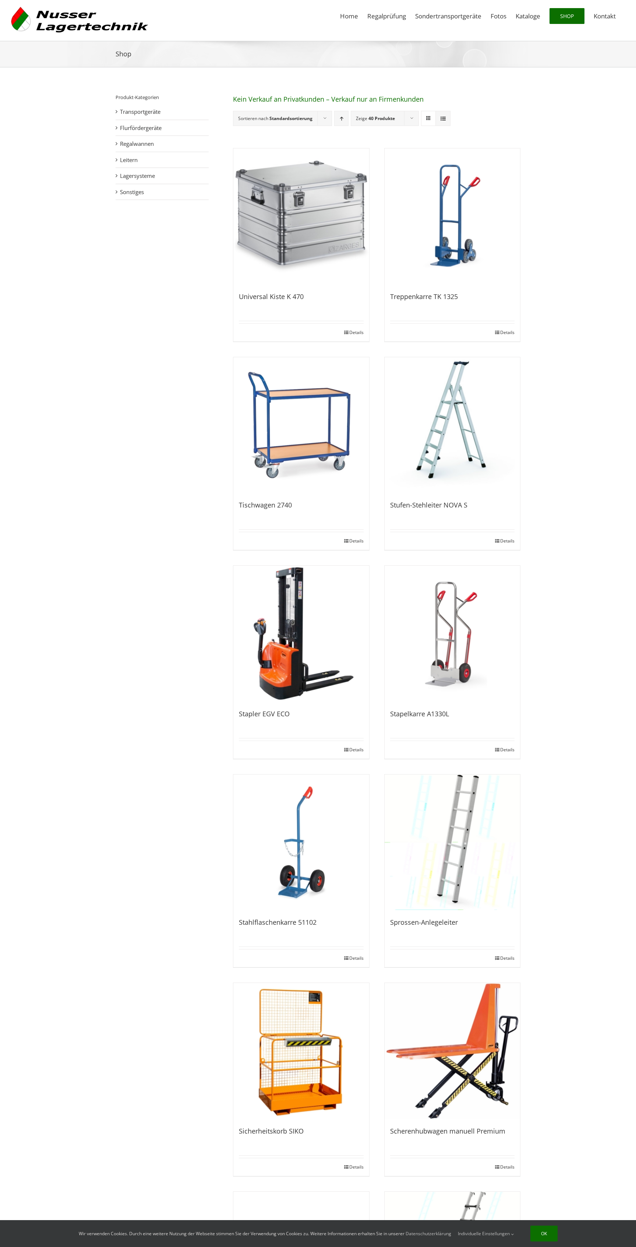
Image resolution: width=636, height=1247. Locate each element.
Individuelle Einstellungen (484, 1233)
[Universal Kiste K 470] (301, 216)
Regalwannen (137, 143)
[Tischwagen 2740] (301, 425)
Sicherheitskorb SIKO (271, 1131)
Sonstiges (132, 192)
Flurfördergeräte (141, 127)
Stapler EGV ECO (264, 713)
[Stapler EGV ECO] (301, 634)
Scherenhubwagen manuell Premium (447, 1131)
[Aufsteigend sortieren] (341, 118)
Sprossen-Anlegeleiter (424, 922)
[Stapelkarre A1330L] (452, 634)
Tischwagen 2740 (265, 504)
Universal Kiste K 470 (271, 296)
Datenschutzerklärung (428, 1233)
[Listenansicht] (443, 118)
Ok (544, 1233)
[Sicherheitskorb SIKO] (301, 1051)
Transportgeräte (140, 111)
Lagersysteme (137, 175)
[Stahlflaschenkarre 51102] (301, 842)
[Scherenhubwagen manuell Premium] (452, 1051)
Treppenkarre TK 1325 (424, 296)
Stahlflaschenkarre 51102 (278, 922)
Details (356, 332)
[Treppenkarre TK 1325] (452, 216)
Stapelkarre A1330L (419, 713)
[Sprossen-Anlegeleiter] (452, 842)
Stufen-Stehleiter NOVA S (428, 504)
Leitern (129, 160)
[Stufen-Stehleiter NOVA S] (452, 425)
